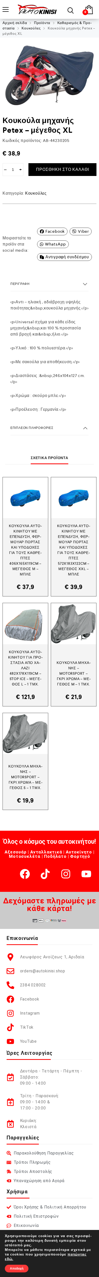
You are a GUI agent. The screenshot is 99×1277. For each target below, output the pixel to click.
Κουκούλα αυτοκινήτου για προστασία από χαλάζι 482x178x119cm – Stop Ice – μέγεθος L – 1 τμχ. (25, 668)
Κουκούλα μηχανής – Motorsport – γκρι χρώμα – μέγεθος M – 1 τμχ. (73, 673)
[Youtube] (86, 874)
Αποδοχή (16, 1269)
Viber (83, 231)
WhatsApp (55, 244)
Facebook (55, 231)
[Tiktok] (45, 874)
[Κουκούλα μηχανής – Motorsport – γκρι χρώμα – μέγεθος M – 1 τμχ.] (73, 623)
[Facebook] (25, 874)
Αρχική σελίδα (15, 22)
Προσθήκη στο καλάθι (62, 169)
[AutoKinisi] (37, 9)
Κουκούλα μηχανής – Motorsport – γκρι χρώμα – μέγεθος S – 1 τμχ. (25, 777)
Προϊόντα (42, 22)
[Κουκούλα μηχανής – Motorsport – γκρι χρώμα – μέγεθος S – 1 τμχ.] (25, 733)
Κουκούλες (31, 28)
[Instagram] (66, 874)
